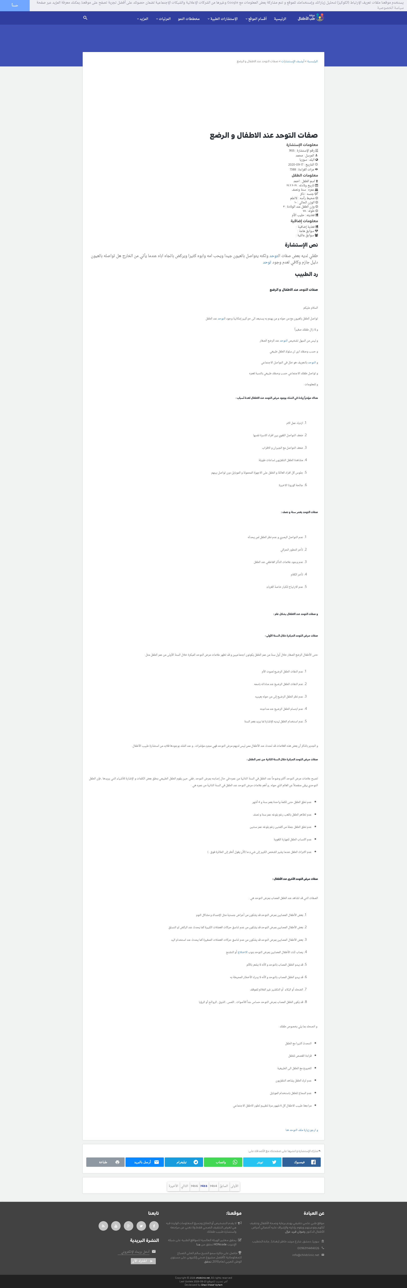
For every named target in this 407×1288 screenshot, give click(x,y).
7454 (213, 1186)
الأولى (234, 1186)
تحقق (207, 1261)
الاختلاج (243, 952)
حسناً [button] (15, 5)
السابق (224, 1186)
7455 (203, 1186)
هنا (198, 1244)
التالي (184, 1186)
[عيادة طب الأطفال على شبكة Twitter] (141, 1226)
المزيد (144, 19)
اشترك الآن (139, 1261)
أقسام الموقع (257, 19)
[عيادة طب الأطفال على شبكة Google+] (129, 1226)
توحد (273, 256)
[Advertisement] (198, 97)
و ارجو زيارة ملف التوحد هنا (302, 1130)
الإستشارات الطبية (224, 19)
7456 (194, 1186)
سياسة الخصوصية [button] (390, 8)
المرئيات (165, 19)
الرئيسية (280, 19)
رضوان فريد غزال (295, 1231)
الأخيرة (173, 1186)
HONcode (220, 1244)
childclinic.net (203, 1278)
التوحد (284, 340)
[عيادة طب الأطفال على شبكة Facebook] (154, 1226)
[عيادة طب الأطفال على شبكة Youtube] (116, 1226)
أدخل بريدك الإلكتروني (135, 1252)
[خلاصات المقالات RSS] (103, 1226)
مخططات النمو (189, 19)
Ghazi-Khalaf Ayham (212, 1285)
